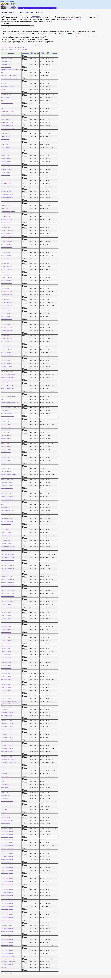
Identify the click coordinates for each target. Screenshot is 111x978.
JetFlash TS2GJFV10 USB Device (6, 280)
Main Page (22, 8)
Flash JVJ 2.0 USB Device (5, 139)
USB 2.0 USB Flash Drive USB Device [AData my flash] (10, 762)
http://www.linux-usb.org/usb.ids (80, 33)
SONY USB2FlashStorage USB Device (7, 521)
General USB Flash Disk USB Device (7, 186)
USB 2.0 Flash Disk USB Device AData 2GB (8, 706)
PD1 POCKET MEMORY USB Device (7, 499)
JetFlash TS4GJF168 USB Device (6, 299)
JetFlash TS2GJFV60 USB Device (6, 285)
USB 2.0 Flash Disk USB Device (6, 604)
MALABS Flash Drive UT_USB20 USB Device (8, 396)
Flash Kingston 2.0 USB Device (6, 180)
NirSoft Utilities (52, 8)
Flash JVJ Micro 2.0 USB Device (6, 169)
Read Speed (42, 53)
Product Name (11, 53)
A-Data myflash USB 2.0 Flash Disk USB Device (9, 75)
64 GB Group (16, 49)
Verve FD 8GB (3, 967)
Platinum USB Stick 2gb (5, 507)
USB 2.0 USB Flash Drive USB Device (7, 712)
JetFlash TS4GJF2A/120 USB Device (7, 310)
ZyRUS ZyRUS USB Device (5, 970)
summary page (10, 21)
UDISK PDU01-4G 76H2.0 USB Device (7, 551)
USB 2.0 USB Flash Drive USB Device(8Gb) (8, 765)
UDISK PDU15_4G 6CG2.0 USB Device (7, 582)
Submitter (55, 53)
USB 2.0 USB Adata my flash (5, 709)
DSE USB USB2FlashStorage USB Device (8, 105)
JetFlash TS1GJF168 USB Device (6, 222)
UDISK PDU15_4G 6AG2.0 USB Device (7, 579)
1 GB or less (3, 47)
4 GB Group (16, 47)
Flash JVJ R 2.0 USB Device (5, 172)
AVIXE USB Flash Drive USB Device (7, 94)
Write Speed (48, 53)
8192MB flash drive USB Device (6, 67)
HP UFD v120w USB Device (5, 200)
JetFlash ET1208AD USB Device (6, 213)
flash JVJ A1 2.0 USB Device (5, 164)
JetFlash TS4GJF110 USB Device (6, 288)
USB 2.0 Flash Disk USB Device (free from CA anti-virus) (10, 701)
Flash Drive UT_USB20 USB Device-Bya (7, 128)
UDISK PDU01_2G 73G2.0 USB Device (7, 571)
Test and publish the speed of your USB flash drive (71, 19)
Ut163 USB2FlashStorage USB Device (7, 828)
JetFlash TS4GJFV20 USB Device (6, 319)
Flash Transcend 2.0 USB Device (6, 183)
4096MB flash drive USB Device (6, 61)
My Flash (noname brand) (5, 410)
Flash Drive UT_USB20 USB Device (7, 111)
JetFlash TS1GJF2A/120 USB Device (7, 227)
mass (2, 399)
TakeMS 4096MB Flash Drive (5, 529)
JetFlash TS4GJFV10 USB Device (6, 313)
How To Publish (37, 8)
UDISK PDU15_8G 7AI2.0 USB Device (7, 601)
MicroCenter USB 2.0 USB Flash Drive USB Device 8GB (10, 407)
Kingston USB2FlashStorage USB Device (7, 385)
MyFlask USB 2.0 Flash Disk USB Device (7, 416)
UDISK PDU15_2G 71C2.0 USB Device (7, 576)
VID (35, 53)
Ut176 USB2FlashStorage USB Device (7, 964)
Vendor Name (25, 53)
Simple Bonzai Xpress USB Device (6, 518)
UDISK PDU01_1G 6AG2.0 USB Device (7, 560)
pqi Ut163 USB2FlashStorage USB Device (7, 510)
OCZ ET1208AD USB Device (6, 418)
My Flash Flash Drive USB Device (6, 413)
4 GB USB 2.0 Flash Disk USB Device (7, 58)
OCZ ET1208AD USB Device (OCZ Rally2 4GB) (9, 474)
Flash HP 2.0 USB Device (5, 130)
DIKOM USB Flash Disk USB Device (7, 103)
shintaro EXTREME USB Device (6, 515)
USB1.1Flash (3, 803)
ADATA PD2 (3, 89)
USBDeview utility (36, 16)
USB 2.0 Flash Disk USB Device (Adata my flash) (9, 698)
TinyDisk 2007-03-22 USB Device (6, 535)
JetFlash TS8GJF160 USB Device (6, 327)
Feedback (45, 8)
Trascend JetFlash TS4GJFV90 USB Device (8, 546)
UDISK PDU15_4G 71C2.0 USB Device (7, 585)
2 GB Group (10, 47)
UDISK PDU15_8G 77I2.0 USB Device (7, 598)
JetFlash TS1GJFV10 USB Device (6, 236)
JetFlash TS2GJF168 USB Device (6, 263)
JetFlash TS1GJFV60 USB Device (6, 249)
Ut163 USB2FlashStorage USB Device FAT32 (8, 961)
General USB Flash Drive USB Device (7, 191)
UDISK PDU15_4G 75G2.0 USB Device (7, 596)
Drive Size (32, 53)
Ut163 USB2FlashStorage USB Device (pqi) (8, 956)
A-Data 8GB (3, 72)
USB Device (3, 767)
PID (38, 53)
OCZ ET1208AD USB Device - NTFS (7, 479)
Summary (29, 8)
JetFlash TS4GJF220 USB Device (6, 305)
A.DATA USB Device (4, 83)
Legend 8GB (3, 391)
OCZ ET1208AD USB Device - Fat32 (7, 477)
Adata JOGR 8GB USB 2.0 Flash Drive (7, 86)
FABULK (2, 108)
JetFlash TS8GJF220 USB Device (6, 341)
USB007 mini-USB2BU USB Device (7, 801)
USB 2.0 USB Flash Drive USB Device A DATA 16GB (9, 759)
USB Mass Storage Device (5, 773)
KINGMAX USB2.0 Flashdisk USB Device (8, 371)
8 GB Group (22, 47)
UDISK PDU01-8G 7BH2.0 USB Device (7, 557)
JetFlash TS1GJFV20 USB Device (6, 238)
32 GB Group (10, 49)
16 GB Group (4, 49)
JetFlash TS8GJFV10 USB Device (6, 352)
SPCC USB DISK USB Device (6, 524)
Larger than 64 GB (24, 49)
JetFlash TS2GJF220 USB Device (6, 277)
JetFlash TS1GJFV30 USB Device (6, 244)
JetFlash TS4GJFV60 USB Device (6, 324)
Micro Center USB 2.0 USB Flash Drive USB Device (9, 402)
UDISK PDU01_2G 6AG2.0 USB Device (7, 568)
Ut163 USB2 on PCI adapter (5, 823)
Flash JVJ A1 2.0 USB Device (6, 155)
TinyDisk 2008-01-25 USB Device (6, 540)
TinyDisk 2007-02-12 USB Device (6, 532)
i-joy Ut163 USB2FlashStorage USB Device (8, 211)
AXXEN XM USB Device (5, 97)
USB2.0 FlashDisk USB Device (6, 806)
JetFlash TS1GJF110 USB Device (6, 219)
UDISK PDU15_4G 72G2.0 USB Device (7, 587)
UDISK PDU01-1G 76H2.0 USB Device (7, 549)
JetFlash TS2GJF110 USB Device (6, 258)
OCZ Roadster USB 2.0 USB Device (7, 482)
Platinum (2, 504)
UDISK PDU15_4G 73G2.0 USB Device (7, 590)
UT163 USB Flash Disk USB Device (7, 817)
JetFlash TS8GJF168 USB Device (6, 338)
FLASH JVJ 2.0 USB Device (5, 133)
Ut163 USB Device (4, 809)
